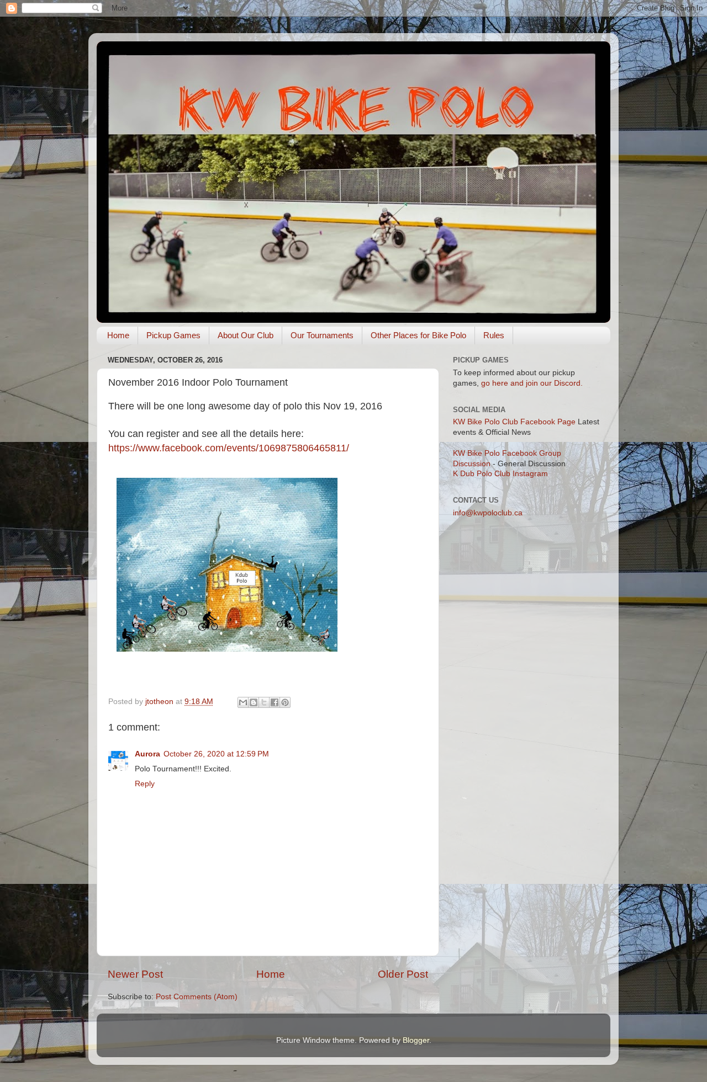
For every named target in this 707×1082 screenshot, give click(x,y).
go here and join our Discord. (532, 383)
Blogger (416, 1040)
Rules (493, 335)
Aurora (147, 754)
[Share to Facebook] (274, 702)
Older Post (403, 974)
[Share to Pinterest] (285, 702)
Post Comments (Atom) (197, 997)
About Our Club (245, 335)
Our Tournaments (322, 335)
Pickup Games (173, 335)
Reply (145, 784)
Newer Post (135, 974)
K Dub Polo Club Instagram (500, 474)
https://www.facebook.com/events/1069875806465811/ (228, 448)
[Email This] (243, 702)
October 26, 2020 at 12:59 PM (216, 754)
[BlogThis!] (253, 702)
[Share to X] (264, 702)
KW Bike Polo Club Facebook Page (514, 422)
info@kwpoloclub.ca (488, 513)
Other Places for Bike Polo (418, 335)
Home (118, 335)
